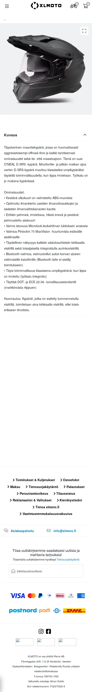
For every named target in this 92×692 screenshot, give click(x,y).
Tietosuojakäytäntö (43, 486)
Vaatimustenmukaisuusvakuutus (47, 513)
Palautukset (75, 486)
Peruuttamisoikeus (33, 493)
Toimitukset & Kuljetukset (35, 480)
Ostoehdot (70, 480)
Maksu (14, 486)
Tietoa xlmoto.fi (47, 507)
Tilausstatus (65, 493)
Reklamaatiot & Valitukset (32, 500)
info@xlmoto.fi (65, 531)
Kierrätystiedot (70, 500)
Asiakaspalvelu (22, 531)
